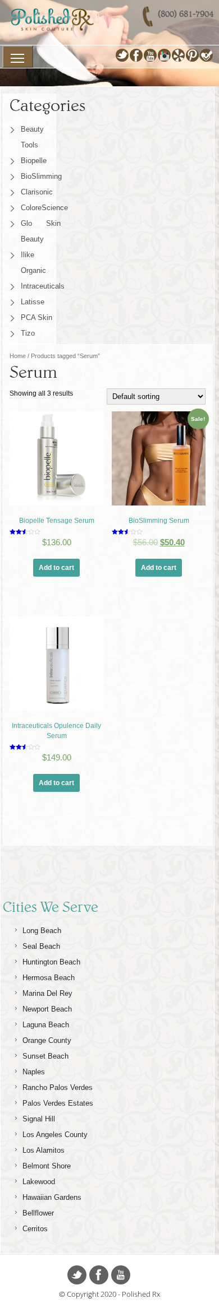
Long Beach (41, 930)
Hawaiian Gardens (51, 1197)
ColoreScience (41, 207)
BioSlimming (41, 176)
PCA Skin (36, 317)
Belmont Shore (46, 1166)
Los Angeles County (55, 1134)
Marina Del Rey (47, 993)
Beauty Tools (32, 137)
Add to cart (56, 568)
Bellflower (38, 1213)
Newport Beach (47, 1009)
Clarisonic (37, 192)
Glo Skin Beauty (41, 231)
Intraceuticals (41, 286)
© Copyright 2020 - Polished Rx (109, 1294)
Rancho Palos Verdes (57, 1087)
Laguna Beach (45, 1025)
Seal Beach (41, 946)
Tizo (28, 333)
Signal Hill (38, 1119)
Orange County (46, 1040)
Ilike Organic (33, 263)
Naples (33, 1072)
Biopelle (34, 160)
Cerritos (35, 1228)
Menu (17, 56)
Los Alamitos (43, 1150)
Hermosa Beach (48, 977)
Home (18, 355)
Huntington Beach (51, 962)
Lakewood (38, 1181)
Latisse (32, 302)
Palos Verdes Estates (57, 1103)
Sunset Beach (45, 1056)
